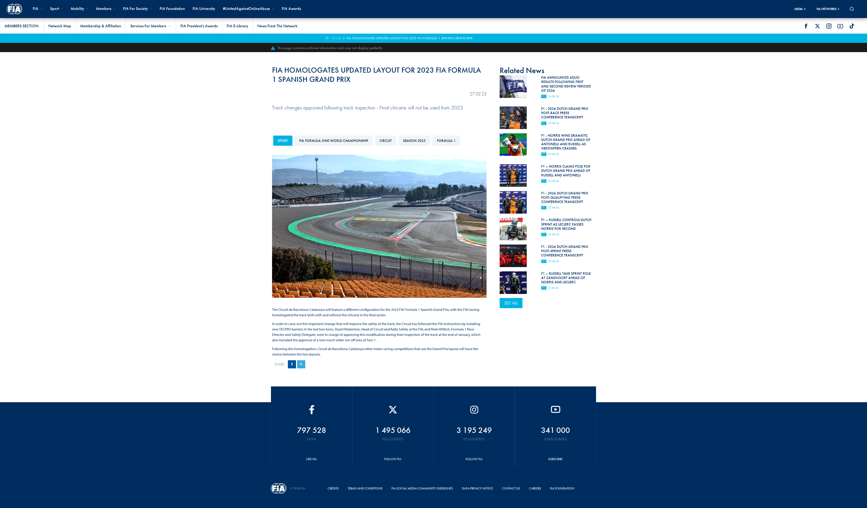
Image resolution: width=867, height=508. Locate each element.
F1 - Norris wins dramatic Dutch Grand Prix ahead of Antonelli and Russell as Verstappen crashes (565, 142)
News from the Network (277, 25)
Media (798, 9)
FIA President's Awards (199, 25)
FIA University (204, 8)
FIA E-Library (237, 25)
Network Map (59, 25)
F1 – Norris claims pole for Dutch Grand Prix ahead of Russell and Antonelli (565, 170)
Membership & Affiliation (100, 25)
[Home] (14, 9)
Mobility (77, 8)
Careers (535, 488)
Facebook (805, 26)
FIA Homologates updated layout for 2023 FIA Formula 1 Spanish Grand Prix (410, 38)
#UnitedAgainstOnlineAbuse (246, 8)
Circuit (386, 140)
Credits (333, 488)
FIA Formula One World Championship (333, 140)
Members (103, 8)
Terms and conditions (365, 488)
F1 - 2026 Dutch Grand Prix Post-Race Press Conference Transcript (564, 113)
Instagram (828, 26)
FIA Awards (291, 8)
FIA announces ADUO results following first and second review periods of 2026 (566, 84)
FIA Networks (827, 9)
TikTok (851, 26)
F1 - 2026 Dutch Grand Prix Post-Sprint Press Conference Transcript (564, 251)
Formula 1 (446, 140)
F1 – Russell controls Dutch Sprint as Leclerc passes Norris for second (566, 224)
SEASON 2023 (414, 140)
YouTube (840, 26)
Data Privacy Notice (477, 488)
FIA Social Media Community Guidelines (422, 488)
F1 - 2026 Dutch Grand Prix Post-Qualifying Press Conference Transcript (564, 197)
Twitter (817, 26)
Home (336, 38)
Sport (283, 140)
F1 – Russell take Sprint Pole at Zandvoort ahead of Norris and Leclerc (566, 277)
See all (511, 303)
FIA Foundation (172, 8)
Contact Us (511, 488)
